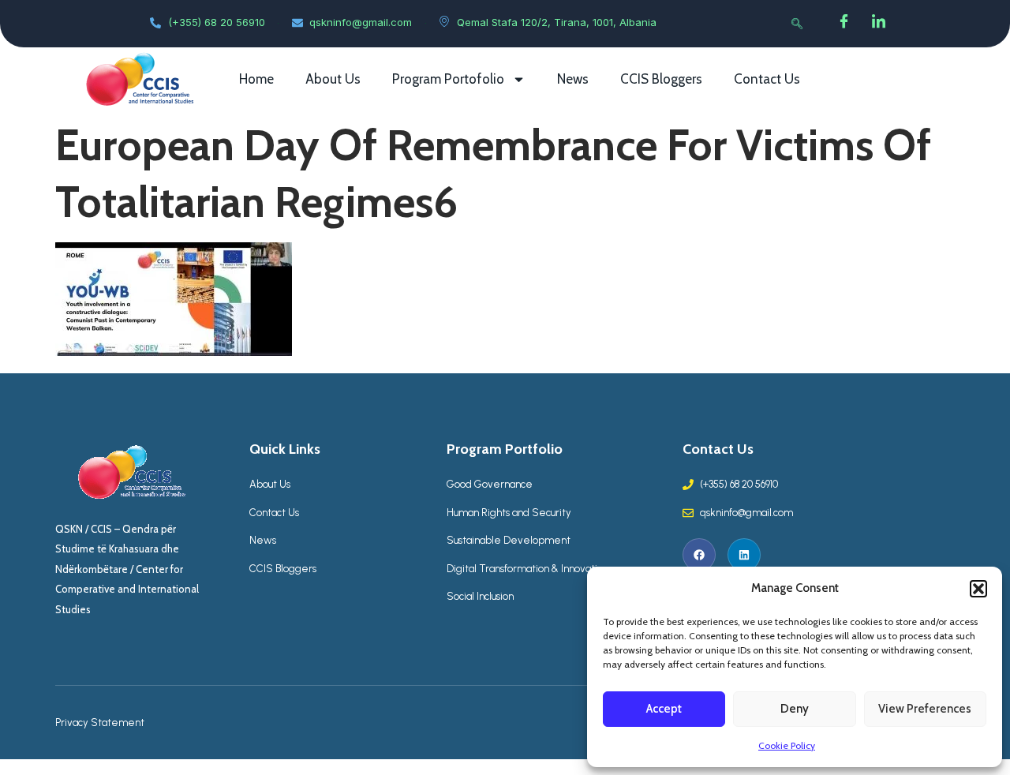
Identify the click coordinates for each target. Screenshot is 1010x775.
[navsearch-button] (797, 23)
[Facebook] (844, 24)
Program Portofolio (448, 79)
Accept (664, 709)
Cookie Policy (786, 745)
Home (256, 79)
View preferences (924, 709)
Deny (794, 709)
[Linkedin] (744, 554)
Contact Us (767, 79)
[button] (978, 589)
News (573, 79)
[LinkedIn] (879, 24)
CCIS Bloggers (661, 79)
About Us (333, 79)
